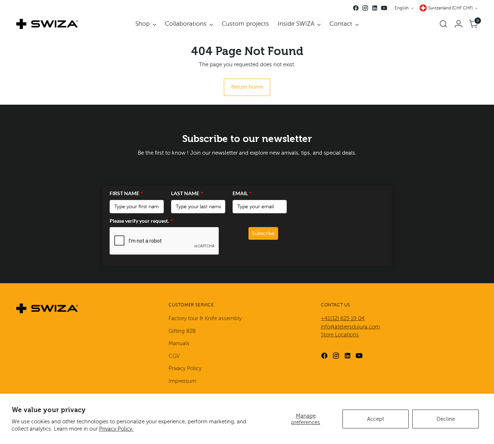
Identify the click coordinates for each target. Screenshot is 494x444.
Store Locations (340, 335)
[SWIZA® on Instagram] (365, 8)
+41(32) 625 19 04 (343, 318)
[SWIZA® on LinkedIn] (374, 8)
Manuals (179, 343)
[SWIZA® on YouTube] (384, 8)
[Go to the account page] (458, 24)
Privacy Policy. (116, 429)
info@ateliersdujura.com (350, 327)
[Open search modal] (443, 24)
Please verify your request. (141, 221)
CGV (174, 356)
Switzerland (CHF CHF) (450, 8)
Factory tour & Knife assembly (205, 318)
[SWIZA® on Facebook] (356, 8)
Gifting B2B (182, 331)
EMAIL (242, 193)
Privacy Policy (185, 368)
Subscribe (263, 233)
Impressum (182, 381)
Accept (375, 419)
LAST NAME (187, 193)
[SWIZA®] (47, 24)
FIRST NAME (126, 193)
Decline (445, 419)
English (402, 8)
